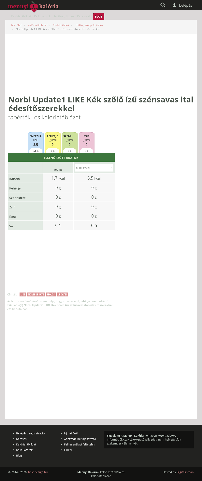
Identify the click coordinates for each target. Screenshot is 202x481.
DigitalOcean (185, 472)
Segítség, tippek (63, 16)
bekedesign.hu (38, 472)
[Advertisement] (101, 64)
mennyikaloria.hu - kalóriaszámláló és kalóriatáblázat (33, 7)
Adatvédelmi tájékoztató (80, 439)
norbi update (36, 294)
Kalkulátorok (42, 16)
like (23, 294)
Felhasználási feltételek (79, 444)
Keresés (21, 439)
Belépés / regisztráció (30, 433)
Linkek (68, 450)
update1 (62, 294)
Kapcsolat (83, 16)
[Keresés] (163, 5)
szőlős (51, 294)
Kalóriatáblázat (21, 16)
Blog (98, 16)
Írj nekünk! (71, 433)
